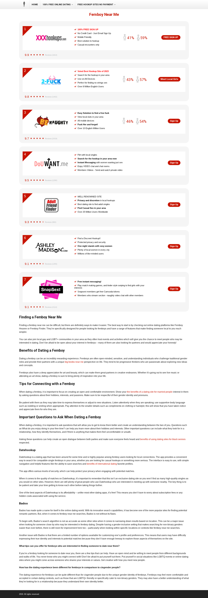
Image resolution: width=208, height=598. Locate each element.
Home (35, 4)
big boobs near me (74, 362)
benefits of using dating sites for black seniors (163, 439)
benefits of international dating (102, 464)
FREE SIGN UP (171, 37)
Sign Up (174, 121)
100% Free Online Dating (57, 4)
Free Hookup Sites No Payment (95, 4)
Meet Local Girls (169, 79)
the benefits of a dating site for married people (149, 392)
